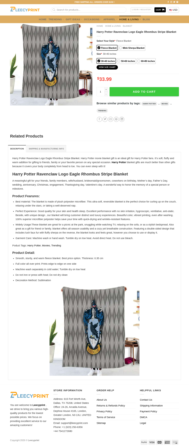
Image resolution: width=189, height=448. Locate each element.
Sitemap (101, 423)
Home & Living (129, 19)
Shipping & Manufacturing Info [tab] (46, 149)
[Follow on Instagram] (171, 2)
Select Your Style (106, 41)
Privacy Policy (104, 411)
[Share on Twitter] (105, 119)
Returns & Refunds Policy (111, 405)
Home (42, 19)
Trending (55, 19)
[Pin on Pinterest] (116, 119)
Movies (165, 104)
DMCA (143, 417)
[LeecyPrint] (26, 10)
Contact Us (146, 399)
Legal (143, 423)
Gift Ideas (73, 19)
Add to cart (144, 91)
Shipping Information (151, 405)
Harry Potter (149, 104)
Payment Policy (148, 411)
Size (99, 54)
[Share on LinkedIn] (121, 119)
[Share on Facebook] (99, 119)
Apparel (109, 19)
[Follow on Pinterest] (177, 2)
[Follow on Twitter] (174, 2)
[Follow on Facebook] (168, 2)
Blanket (127, 26)
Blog (146, 19)
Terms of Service (106, 417)
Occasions (91, 19)
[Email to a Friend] (110, 119)
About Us (102, 399)
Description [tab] (17, 149)
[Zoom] (14, 102)
